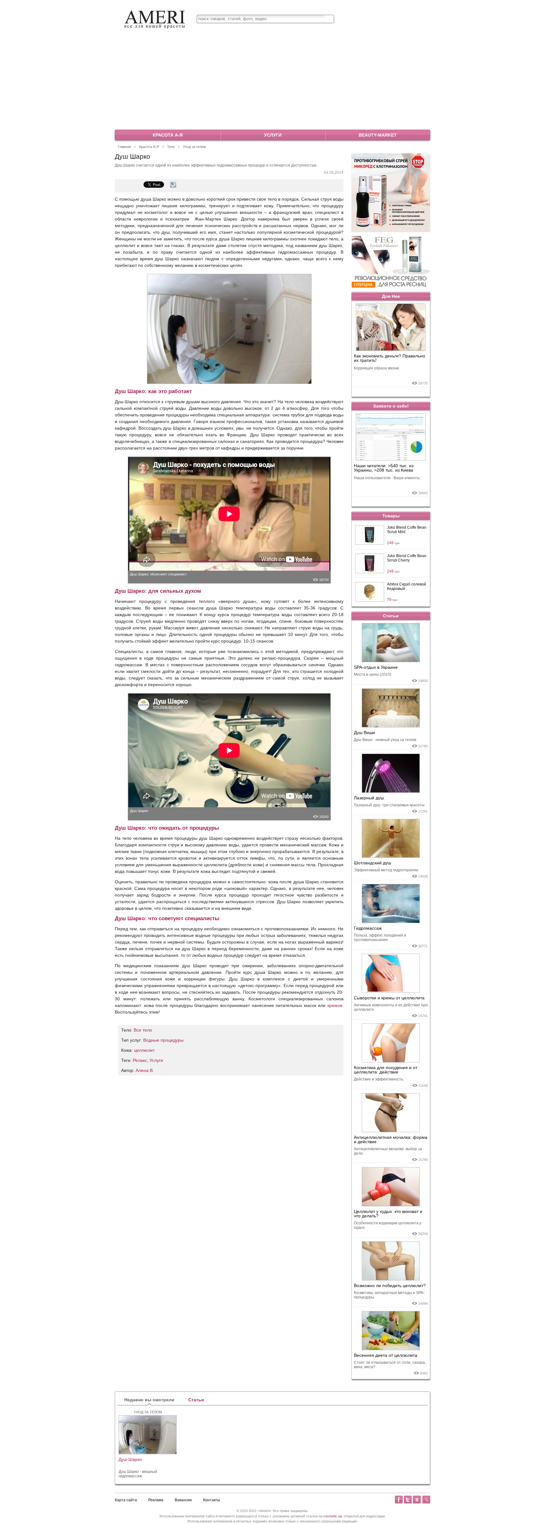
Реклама (155, 1500)
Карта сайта (126, 1500)
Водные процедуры (163, 1040)
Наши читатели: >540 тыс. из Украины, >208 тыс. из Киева (383, 468)
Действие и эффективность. (379, 1079)
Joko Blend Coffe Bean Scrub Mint (406, 529)
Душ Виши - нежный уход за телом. (385, 740)
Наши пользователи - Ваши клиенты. (387, 478)
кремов (334, 1005)
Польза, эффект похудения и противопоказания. (380, 937)
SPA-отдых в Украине (376, 667)
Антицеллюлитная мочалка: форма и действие (390, 1139)
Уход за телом (194, 147)
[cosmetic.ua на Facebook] (399, 1499)
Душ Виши (364, 732)
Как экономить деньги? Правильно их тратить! (389, 358)
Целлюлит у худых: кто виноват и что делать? (388, 1213)
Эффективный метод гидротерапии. (386, 870)
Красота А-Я (168, 135)
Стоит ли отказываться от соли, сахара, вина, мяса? (390, 1364)
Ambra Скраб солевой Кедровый (406, 586)
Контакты (211, 1500)
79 (392, 599)
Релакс (140, 1060)
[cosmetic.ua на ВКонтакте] (417, 1499)
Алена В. (145, 1070)
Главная (124, 147)
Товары (391, 515)
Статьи (391, 615)
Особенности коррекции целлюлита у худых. (387, 1225)
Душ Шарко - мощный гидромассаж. (138, 1473)
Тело (171, 147)
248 (393, 543)
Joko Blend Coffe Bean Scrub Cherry (406, 558)
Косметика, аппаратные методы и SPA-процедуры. (389, 1295)
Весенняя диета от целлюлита (385, 1355)
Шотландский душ (372, 863)
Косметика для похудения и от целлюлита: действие (385, 1069)
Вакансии (183, 1500)
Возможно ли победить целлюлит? (390, 1285)
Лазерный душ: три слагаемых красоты (389, 805)
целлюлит (144, 1050)
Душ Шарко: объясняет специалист (158, 574)
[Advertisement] (272, 82)
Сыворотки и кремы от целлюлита (389, 998)
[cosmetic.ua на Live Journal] (426, 1499)
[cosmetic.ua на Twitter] (408, 1499)
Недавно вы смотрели (149, 1399)
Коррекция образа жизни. (377, 368)
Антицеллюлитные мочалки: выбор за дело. (388, 1151)
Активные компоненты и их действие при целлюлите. (391, 1007)
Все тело (143, 1030)
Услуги (273, 135)
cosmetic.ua (332, 1516)
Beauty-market (378, 135)
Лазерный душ (369, 798)
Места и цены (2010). (373, 674)
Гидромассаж (368, 928)
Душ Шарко (139, 811)
